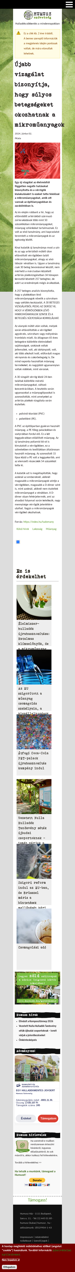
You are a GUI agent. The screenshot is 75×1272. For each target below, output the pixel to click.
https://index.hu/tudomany (38, 522)
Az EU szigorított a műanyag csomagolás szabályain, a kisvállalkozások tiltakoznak (33, 703)
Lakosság (37, 529)
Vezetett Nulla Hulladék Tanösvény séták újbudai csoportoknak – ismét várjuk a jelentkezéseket (38, 1031)
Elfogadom (9, 1267)
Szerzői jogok (40, 1241)
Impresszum (26, 1237)
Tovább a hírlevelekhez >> (28, 1162)
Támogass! (37, 1200)
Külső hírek (23, 529)
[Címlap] (37, 18)
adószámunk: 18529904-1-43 (36, 1228)
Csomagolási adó (32, 947)
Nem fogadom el (11, 1260)
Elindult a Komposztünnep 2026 (36, 1021)
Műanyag (51, 529)
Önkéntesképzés (28, 1040)
